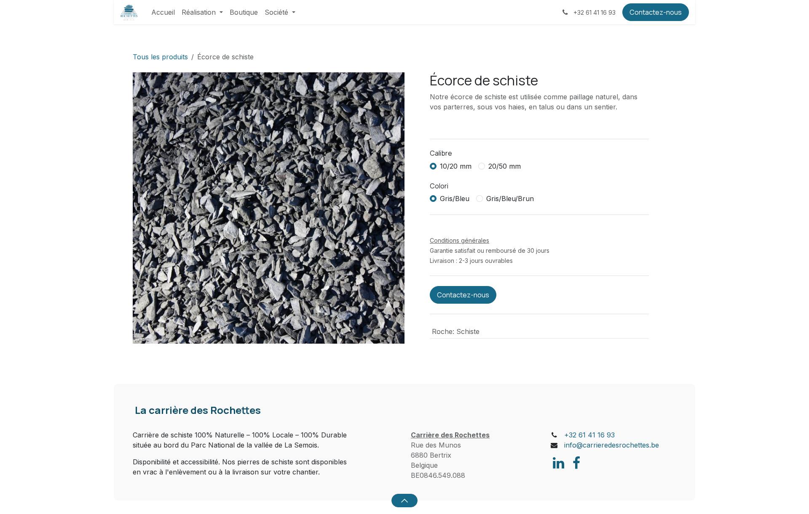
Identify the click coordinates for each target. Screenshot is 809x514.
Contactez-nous (656, 12)
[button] (404, 500)
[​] (558, 463)
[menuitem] (163, 12)
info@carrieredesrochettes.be (611, 445)
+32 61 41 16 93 (589, 435)
